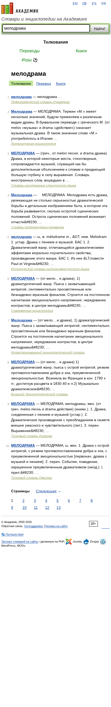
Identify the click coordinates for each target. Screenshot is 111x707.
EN (75, 4)
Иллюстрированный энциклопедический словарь (48, 352)
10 (24, 507)
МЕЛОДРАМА (23, 153)
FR (103, 4)
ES (94, 4)
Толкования (55, 42)
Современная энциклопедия (32, 311)
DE (84, 4)
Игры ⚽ (30, 60)
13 (59, 507)
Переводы (30, 51)
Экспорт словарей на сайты (19, 541)
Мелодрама (21, 111)
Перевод (43, 83)
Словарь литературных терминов (37, 227)
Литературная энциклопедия (33, 144)
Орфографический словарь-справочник (40, 102)
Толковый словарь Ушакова (31, 436)
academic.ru (19, 8)
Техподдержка (33, 526)
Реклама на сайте (56, 526)
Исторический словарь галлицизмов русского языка (50, 269)
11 (36, 507)
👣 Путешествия (12, 534)
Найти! (99, 29)
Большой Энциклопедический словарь (39, 394)
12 (47, 507)
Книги (81, 51)
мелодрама (21, 97)
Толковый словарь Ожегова (31, 478)
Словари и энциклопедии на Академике (44, 19)
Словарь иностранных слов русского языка (43, 185)
